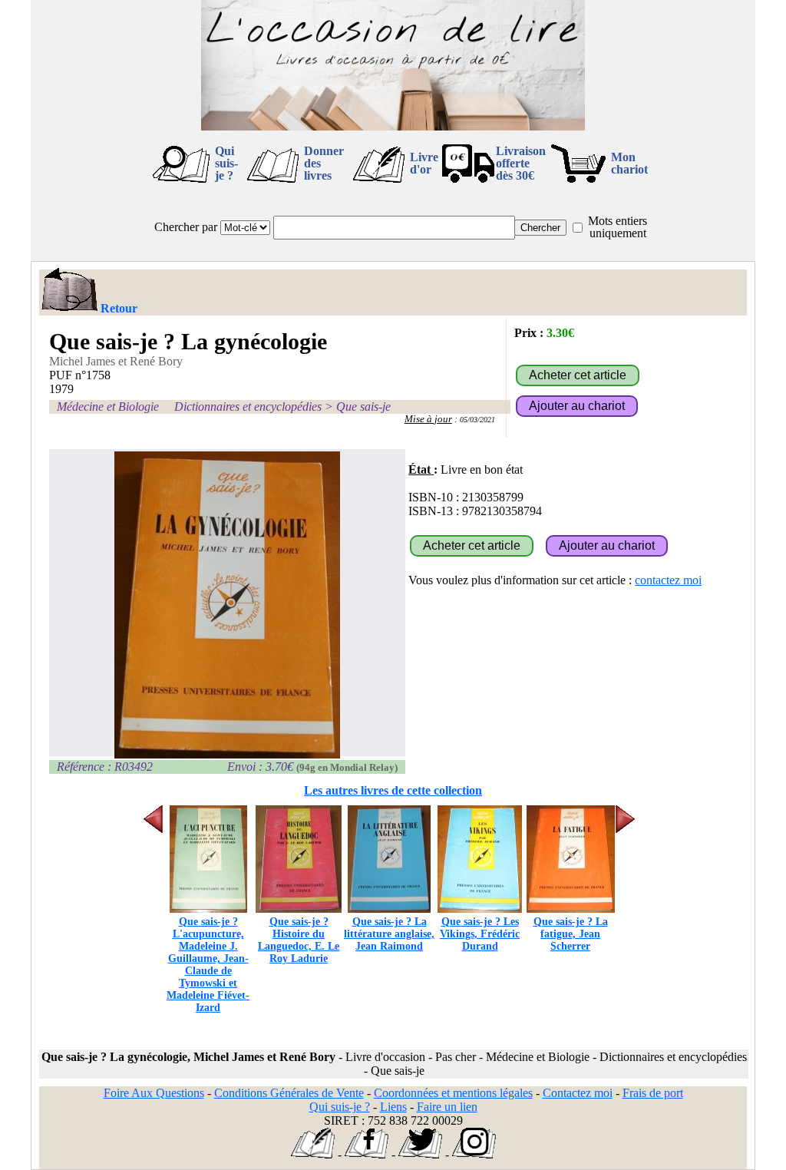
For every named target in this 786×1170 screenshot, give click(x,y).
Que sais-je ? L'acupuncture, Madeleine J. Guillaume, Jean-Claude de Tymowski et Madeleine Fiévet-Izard (208, 964)
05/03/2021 (477, 419)
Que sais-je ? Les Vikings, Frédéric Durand (480, 934)
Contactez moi (578, 1092)
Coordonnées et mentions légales (453, 1092)
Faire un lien (447, 1106)
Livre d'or (424, 163)
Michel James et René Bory (116, 361)
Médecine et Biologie (108, 406)
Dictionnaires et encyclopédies (248, 406)
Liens (393, 1106)
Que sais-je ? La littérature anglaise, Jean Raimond (389, 934)
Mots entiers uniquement (617, 227)
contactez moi (668, 580)
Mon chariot (629, 163)
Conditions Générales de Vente (289, 1092)
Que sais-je (363, 406)
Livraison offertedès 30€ (521, 163)
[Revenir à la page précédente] (68, 291)
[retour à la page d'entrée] (393, 126)
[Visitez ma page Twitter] (420, 1154)
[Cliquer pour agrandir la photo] (227, 605)
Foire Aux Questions (154, 1092)
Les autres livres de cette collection (393, 790)
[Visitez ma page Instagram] (474, 1154)
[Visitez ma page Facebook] (366, 1154)
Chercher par (185, 226)
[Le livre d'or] (313, 1154)
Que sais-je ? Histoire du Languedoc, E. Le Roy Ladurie (298, 940)
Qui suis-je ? (226, 163)
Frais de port (653, 1092)
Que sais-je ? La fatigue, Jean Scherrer (570, 934)
